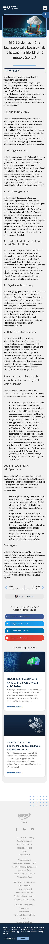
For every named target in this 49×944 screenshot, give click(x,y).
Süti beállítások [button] (9, 938)
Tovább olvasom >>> (15, 707)
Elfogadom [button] (22, 938)
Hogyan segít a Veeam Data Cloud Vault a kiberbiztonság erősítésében (22, 683)
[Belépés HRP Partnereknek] (45, 15)
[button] (45, 8)
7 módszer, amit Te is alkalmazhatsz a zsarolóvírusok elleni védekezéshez (24, 746)
